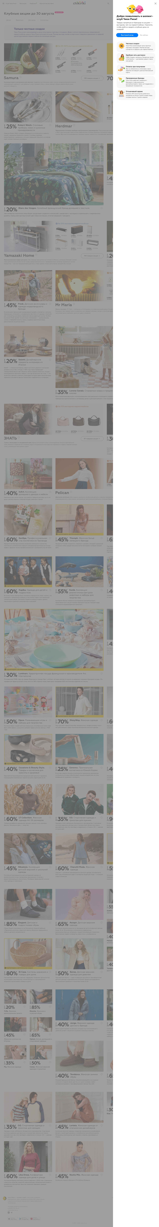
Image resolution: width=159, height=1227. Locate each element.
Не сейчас (144, 35)
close (155, 3)
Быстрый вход (127, 35)
